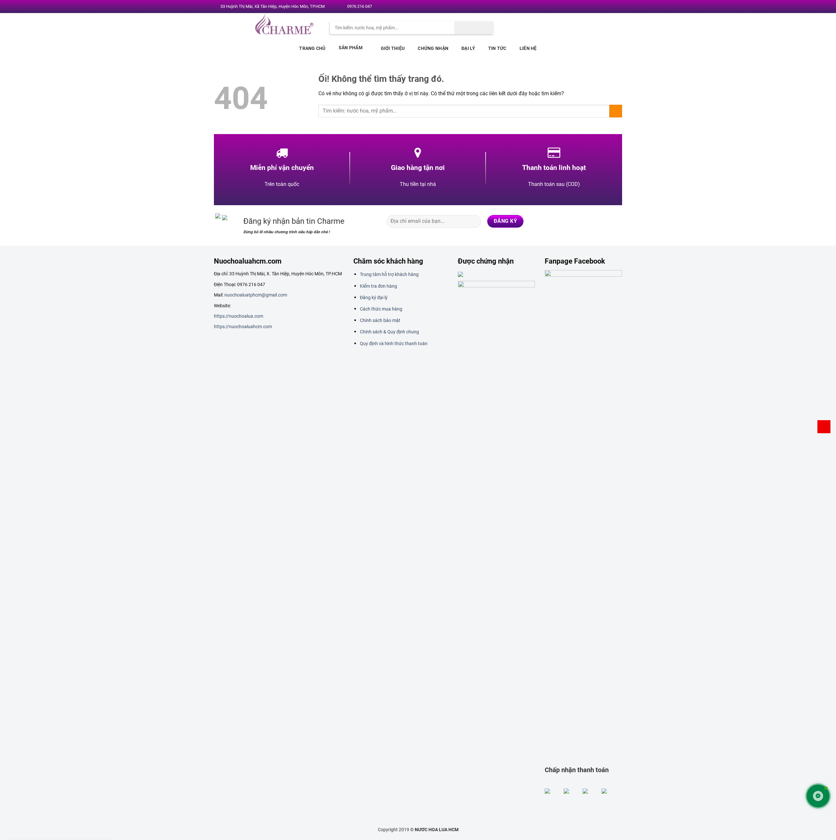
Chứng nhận (433, 48)
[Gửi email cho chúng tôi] (604, 7)
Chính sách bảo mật (380, 320)
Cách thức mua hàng (381, 309)
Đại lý (468, 48)
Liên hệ (528, 48)
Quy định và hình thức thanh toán (393, 343)
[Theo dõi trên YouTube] (616, 7)
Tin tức (497, 48)
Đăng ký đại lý (374, 297)
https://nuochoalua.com (238, 316)
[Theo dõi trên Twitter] (597, 7)
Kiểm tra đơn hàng (378, 286)
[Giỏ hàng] (823, 426)
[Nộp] (473, 27)
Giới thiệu (393, 48)
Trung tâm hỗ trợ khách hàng (389, 274)
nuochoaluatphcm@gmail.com (255, 295)
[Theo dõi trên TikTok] (590, 221)
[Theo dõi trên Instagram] (591, 7)
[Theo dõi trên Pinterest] (610, 7)
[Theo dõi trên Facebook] (585, 7)
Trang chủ (312, 48)
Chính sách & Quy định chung (389, 331)
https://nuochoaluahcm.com (243, 326)
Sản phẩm (350, 47)
